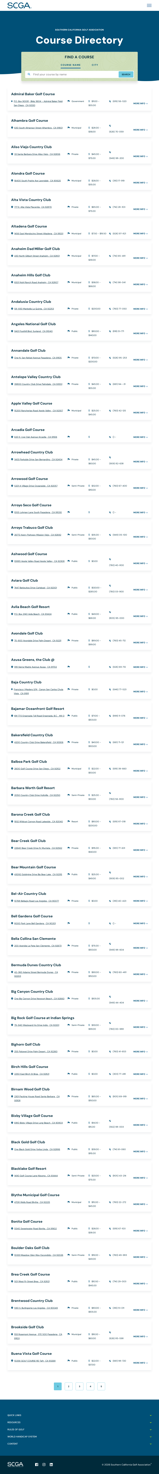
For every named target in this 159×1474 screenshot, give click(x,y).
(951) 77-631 (119, 848)
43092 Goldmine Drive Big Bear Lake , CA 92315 (38, 874)
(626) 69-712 (119, 667)
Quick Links (14, 1415)
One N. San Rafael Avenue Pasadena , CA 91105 (38, 357)
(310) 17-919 (119, 180)
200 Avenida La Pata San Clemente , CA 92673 (37, 945)
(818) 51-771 (118, 331)
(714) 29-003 (119, 1281)
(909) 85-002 (116, 878)
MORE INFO (139, 103)
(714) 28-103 (119, 207)
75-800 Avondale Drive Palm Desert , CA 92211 (37, 640)
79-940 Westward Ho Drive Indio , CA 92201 (36, 1025)
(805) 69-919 (120, 1096)
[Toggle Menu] (148, 5)
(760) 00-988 (116, 1029)
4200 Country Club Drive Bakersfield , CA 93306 (38, 742)
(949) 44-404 (116, 1002)
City (95, 65)
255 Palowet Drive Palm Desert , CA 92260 (35, 1051)
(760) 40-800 (116, 565)
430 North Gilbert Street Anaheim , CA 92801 (37, 255)
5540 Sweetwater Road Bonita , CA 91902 (35, 1228)
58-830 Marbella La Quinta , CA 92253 (34, 308)
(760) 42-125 (119, 410)
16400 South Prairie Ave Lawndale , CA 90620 (37, 180)
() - (114, 437)
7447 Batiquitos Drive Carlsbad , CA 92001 (35, 587)
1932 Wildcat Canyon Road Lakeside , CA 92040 (38, 821)
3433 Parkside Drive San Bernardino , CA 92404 (38, 459)
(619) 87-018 (119, 821)
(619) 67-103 (119, 1228)
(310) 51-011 (118, 1308)
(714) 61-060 (119, 1149)
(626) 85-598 (116, 1338)
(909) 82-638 (116, 463)
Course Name (71, 65)
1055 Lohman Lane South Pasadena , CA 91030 (38, 512)
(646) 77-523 (119, 689)
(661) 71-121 (118, 742)
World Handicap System (22, 1436)
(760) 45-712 (119, 640)
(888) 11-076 (119, 715)
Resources (13, 1422)
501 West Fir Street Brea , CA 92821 (32, 1281)
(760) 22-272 (119, 1202)
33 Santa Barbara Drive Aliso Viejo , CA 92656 (37, 154)
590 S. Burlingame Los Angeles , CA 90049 (36, 1308)
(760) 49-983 (120, 1255)
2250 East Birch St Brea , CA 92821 (31, 1074)
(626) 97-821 (119, 233)
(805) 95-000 (116, 618)
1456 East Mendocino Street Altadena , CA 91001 (38, 233)
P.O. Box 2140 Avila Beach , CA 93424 (33, 614)
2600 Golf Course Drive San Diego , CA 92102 (37, 768)
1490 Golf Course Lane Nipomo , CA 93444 (36, 1175)
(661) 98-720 (119, 1360)
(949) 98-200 (116, 158)
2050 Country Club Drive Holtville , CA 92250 (37, 795)
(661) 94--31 (119, 384)
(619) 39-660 (120, 768)
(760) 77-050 (120, 308)
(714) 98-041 (119, 282)
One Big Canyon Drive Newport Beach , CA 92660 (39, 998)
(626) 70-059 (116, 131)
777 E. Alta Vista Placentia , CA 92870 (33, 207)
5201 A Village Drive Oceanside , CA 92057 (35, 485)
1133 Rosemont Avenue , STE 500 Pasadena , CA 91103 (38, 1336)
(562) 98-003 (116, 1126)
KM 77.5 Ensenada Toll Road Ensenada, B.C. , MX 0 (39, 715)
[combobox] (79, 74)
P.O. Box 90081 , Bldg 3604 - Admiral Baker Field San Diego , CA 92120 (38, 103)
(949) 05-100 (120, 534)
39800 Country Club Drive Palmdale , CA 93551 (38, 384)
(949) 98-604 (116, 949)
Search (126, 74)
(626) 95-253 (120, 357)
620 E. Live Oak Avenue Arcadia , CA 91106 (35, 437)
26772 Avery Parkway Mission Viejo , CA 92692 (37, 534)
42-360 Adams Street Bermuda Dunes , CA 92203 (36, 974)
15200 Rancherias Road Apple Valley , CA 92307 (38, 410)
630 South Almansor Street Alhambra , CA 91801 (38, 127)
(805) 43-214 (119, 1175)
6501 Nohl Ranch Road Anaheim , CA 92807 (36, 282)
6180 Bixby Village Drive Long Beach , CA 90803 (38, 1122)
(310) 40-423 (119, 901)
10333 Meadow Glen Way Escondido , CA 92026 (38, 1255)
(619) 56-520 (120, 101)
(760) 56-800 (116, 799)
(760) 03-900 (116, 591)
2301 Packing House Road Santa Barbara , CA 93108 (37, 1098)
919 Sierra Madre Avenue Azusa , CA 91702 (35, 667)
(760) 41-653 (119, 1051)
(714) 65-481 (119, 255)
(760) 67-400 (120, 485)
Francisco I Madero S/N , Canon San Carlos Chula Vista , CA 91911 (38, 691)
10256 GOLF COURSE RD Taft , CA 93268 (35, 1360)
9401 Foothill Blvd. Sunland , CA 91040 (33, 331)
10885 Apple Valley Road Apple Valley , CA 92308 (39, 561)
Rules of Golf (15, 1429)
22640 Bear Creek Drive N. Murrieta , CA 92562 (38, 848)
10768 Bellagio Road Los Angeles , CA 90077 (36, 901)
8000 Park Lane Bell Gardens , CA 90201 (35, 923)
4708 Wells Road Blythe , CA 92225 (32, 1202)
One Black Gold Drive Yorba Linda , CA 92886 (37, 1149)
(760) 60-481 (119, 972)
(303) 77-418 (119, 1074)
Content (12, 1443)
